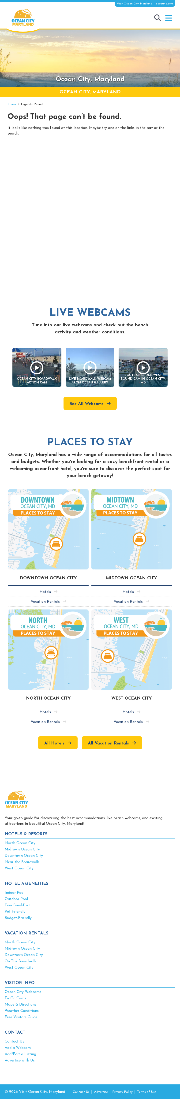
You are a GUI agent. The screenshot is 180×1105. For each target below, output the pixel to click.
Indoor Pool (14, 893)
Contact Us (14, 1041)
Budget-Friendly (18, 918)
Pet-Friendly (15, 912)
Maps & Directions (20, 1005)
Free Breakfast (17, 905)
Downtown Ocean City (24, 856)
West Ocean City (19, 868)
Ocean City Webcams (23, 992)
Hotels (45, 592)
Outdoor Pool (16, 899)
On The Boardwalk (20, 961)
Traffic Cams (15, 998)
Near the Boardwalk (22, 862)
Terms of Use (146, 1092)
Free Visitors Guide (21, 1017)
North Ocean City (20, 843)
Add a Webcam (18, 1048)
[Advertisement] (90, 179)
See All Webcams (87, 404)
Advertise (101, 1092)
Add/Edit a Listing (20, 1054)
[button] (168, 18)
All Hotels (54, 743)
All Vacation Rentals (108, 743)
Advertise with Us (20, 1060)
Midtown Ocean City (22, 849)
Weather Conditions (22, 1011)
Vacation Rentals (45, 602)
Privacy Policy (122, 1092)
